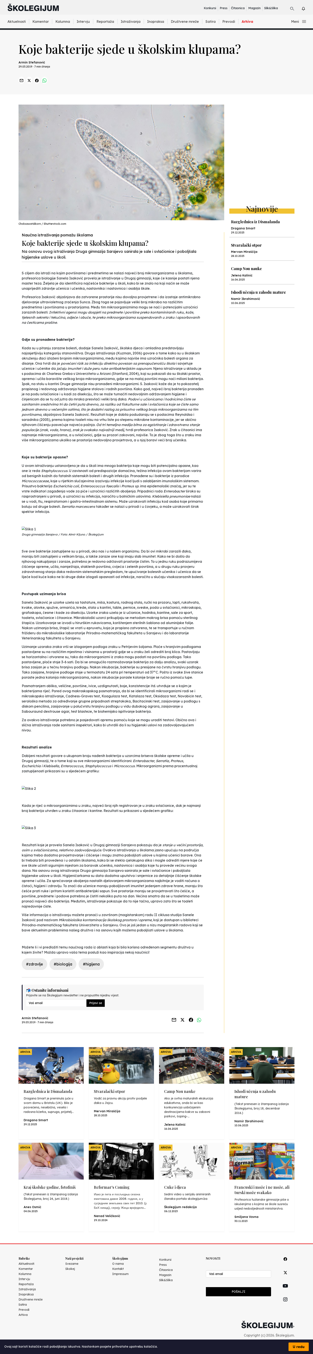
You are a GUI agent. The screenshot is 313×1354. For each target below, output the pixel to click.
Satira (210, 21)
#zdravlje (34, 964)
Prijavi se (95, 1003)
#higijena (91, 964)
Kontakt (118, 1269)
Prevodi (228, 21)
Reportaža (105, 21)
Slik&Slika (271, 8)
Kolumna (62, 21)
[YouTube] (285, 1290)
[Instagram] (285, 1304)
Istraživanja (131, 21)
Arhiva (247, 21)
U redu (298, 1347)
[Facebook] (285, 1264)
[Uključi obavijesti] (307, 8)
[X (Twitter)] (285, 1277)
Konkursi (210, 8)
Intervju (83, 21)
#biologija (63, 964)
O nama (118, 1264)
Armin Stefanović (32, 62)
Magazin (254, 8)
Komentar (40, 21)
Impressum (120, 1274)
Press (223, 8)
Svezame (71, 1264)
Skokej (70, 1269)
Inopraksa (155, 21)
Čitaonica (238, 8)
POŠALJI (238, 1292)
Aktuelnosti (16, 21)
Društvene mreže (185, 21)
